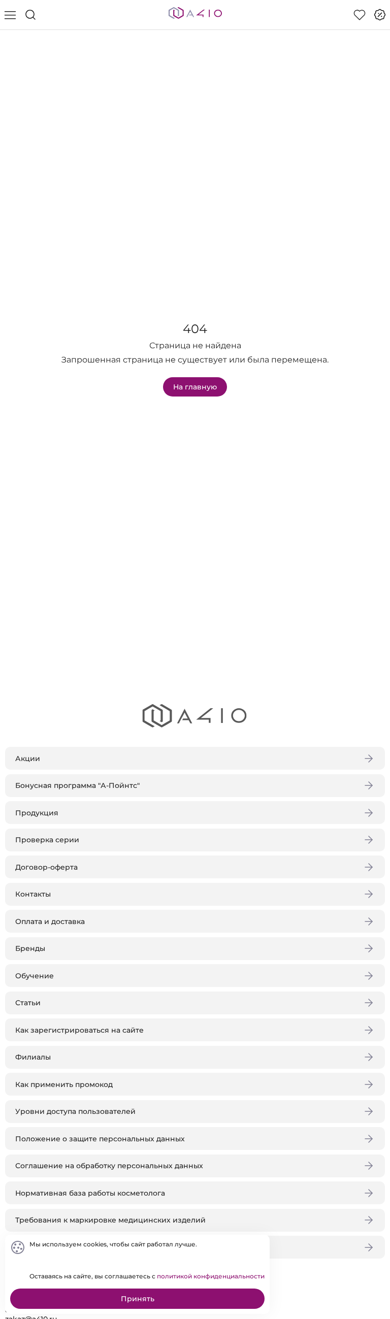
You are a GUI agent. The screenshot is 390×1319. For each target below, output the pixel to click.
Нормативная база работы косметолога (90, 1193)
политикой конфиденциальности (211, 1276)
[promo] (380, 15)
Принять (137, 1298)
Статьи (28, 1002)
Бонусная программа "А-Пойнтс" (77, 785)
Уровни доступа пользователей (75, 1111)
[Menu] (10, 15)
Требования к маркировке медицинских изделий (110, 1220)
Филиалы (33, 1057)
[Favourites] (359, 15)
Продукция (36, 812)
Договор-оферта (46, 867)
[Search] (30, 15)
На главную (195, 386)
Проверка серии (47, 839)
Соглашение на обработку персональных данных (109, 1165)
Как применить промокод (64, 1084)
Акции (27, 758)
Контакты (33, 894)
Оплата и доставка (50, 921)
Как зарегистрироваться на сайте (79, 1030)
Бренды (30, 948)
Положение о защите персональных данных (100, 1138)
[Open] (374, 146)
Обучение (34, 975)
